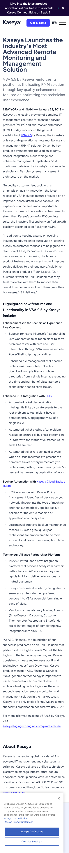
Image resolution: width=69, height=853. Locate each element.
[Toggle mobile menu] (62, 23)
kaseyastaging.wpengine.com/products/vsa (32, 726)
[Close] (59, 798)
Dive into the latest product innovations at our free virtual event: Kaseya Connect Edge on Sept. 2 (28, 8)
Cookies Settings (32, 841)
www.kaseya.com (14, 792)
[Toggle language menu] (54, 23)
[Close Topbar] (63, 8)
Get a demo (38, 23)
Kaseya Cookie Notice (15, 818)
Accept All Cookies (31, 831)
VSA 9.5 (26, 135)
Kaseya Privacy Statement (19, 822)
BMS (48, 396)
